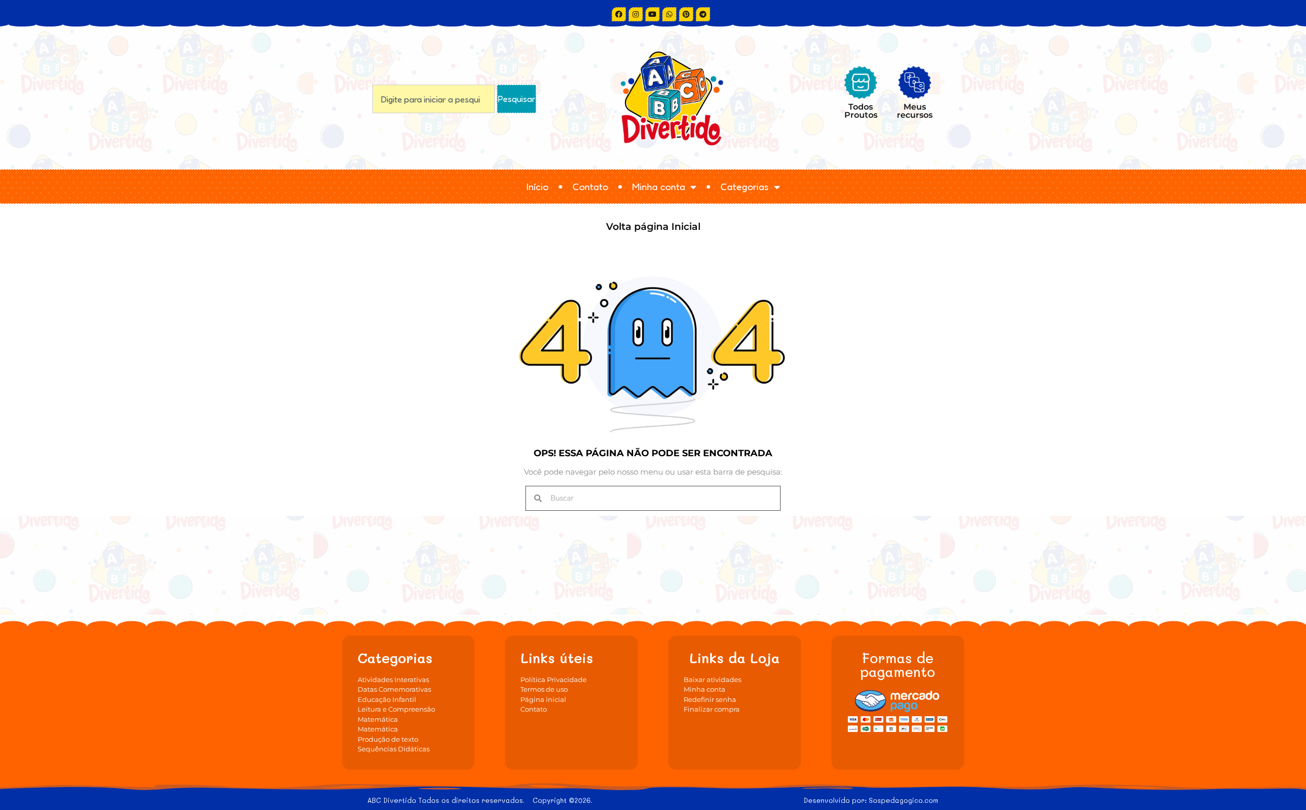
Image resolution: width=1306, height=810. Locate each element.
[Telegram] (703, 14)
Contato (590, 186)
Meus (915, 110)
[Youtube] (652, 14)
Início (537, 186)
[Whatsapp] (669, 14)
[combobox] (433, 99)
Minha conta (658, 186)
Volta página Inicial (653, 226)
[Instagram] (636, 14)
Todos (860, 110)
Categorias (744, 186)
